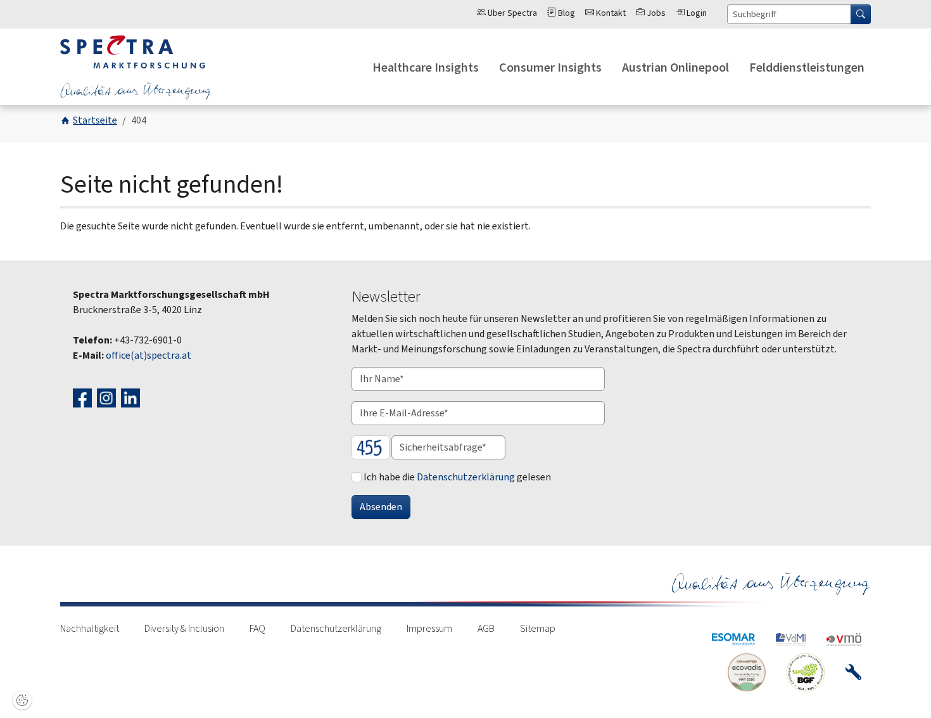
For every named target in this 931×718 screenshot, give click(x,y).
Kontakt (610, 13)
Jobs (655, 13)
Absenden (381, 506)
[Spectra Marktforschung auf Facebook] (84, 397)
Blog (565, 13)
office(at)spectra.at (148, 355)
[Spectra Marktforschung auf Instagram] (108, 397)
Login (696, 13)
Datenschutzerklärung (466, 477)
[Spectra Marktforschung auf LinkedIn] (132, 397)
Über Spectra (511, 13)
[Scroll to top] (903, 690)
